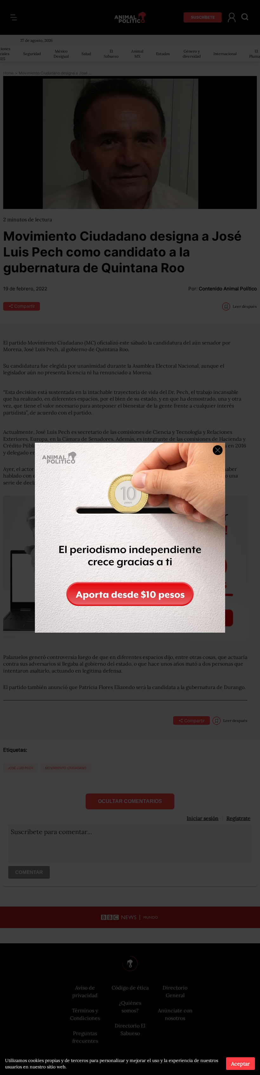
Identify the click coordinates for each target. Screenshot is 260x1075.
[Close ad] (218, 450)
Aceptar (240, 1063)
